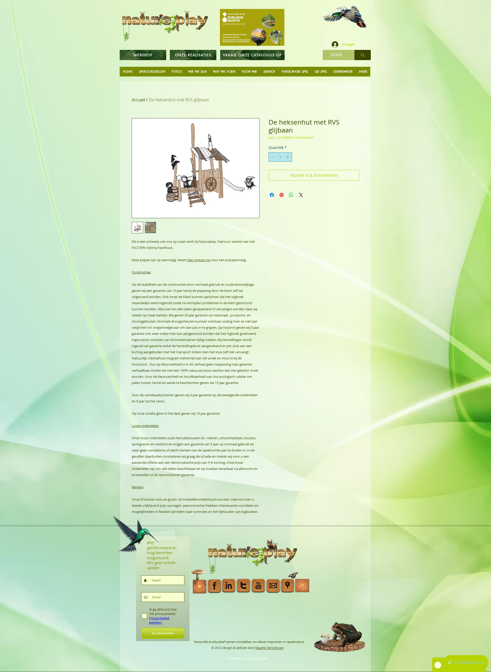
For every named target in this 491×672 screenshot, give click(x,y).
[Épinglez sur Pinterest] (281, 195)
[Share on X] (301, 195)
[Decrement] (272, 156)
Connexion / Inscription (247, 658)
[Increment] (288, 156)
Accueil (138, 100)
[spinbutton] (280, 156)
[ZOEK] (362, 55)
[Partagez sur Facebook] (272, 195)
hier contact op (198, 260)
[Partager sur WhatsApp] (291, 195)
